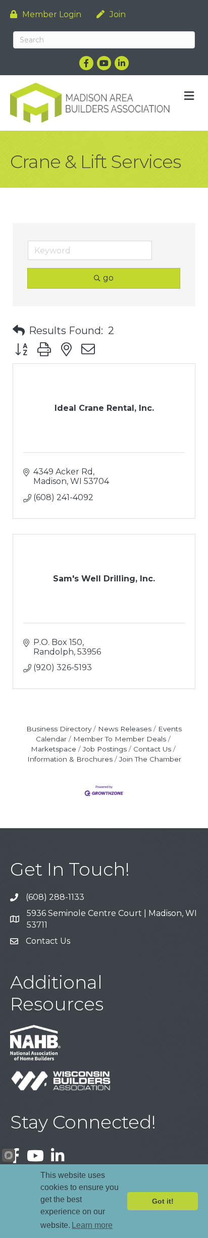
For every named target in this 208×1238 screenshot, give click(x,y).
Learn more (92, 1225)
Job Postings (105, 749)
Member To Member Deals (119, 739)
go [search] (108, 278)
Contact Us (152, 749)
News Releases (124, 729)
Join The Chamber (150, 759)
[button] (19, 330)
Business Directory (58, 729)
